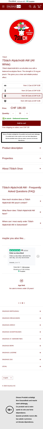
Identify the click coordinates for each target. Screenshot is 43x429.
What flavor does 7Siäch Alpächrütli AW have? (18, 212)
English (5, 378)
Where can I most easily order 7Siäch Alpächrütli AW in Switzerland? (17, 223)
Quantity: (5, 113)
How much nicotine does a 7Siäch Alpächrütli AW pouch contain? (16, 201)
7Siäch (4, 57)
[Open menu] (3, 6)
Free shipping (7, 127)
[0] (39, 6)
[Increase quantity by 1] (27, 113)
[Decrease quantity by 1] (13, 113)
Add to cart (21, 123)
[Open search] (30, 6)
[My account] (34, 6)
